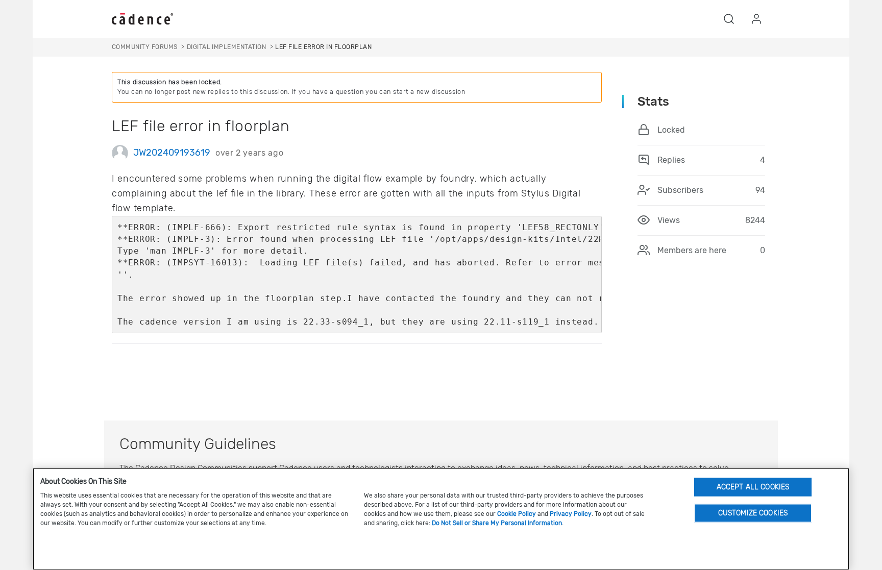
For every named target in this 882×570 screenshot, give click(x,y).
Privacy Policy (571, 513)
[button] (729, 19)
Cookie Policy (516, 513)
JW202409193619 (171, 152)
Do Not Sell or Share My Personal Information (497, 523)
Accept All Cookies (753, 486)
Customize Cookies (753, 512)
